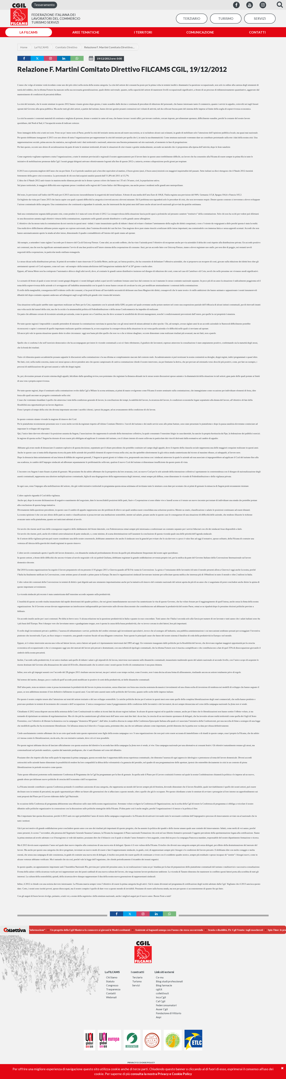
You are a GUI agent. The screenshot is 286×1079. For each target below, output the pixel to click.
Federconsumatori (166, 1005)
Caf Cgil (160, 1001)
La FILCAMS (41, 47)
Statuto (110, 981)
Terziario (137, 977)
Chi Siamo (111, 977)
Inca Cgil (161, 997)
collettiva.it (162, 993)
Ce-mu (160, 977)
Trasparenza (113, 989)
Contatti (111, 993)
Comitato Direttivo (66, 47)
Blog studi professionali (169, 981)
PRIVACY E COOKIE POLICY (141, 1062)
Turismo (137, 981)
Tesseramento (44, 5)
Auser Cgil (162, 1009)
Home (23, 47)
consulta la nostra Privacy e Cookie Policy (161, 1074)
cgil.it (159, 989)
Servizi (136, 985)
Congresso (112, 985)
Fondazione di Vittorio (168, 1013)
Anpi (158, 1017)
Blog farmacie (164, 985)
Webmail (111, 997)
